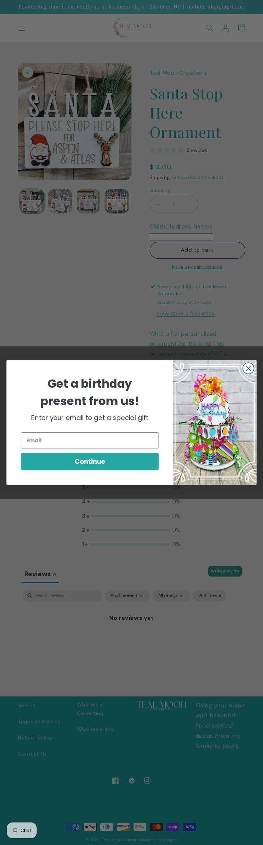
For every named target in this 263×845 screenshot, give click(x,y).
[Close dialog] (248, 368)
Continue (90, 461)
